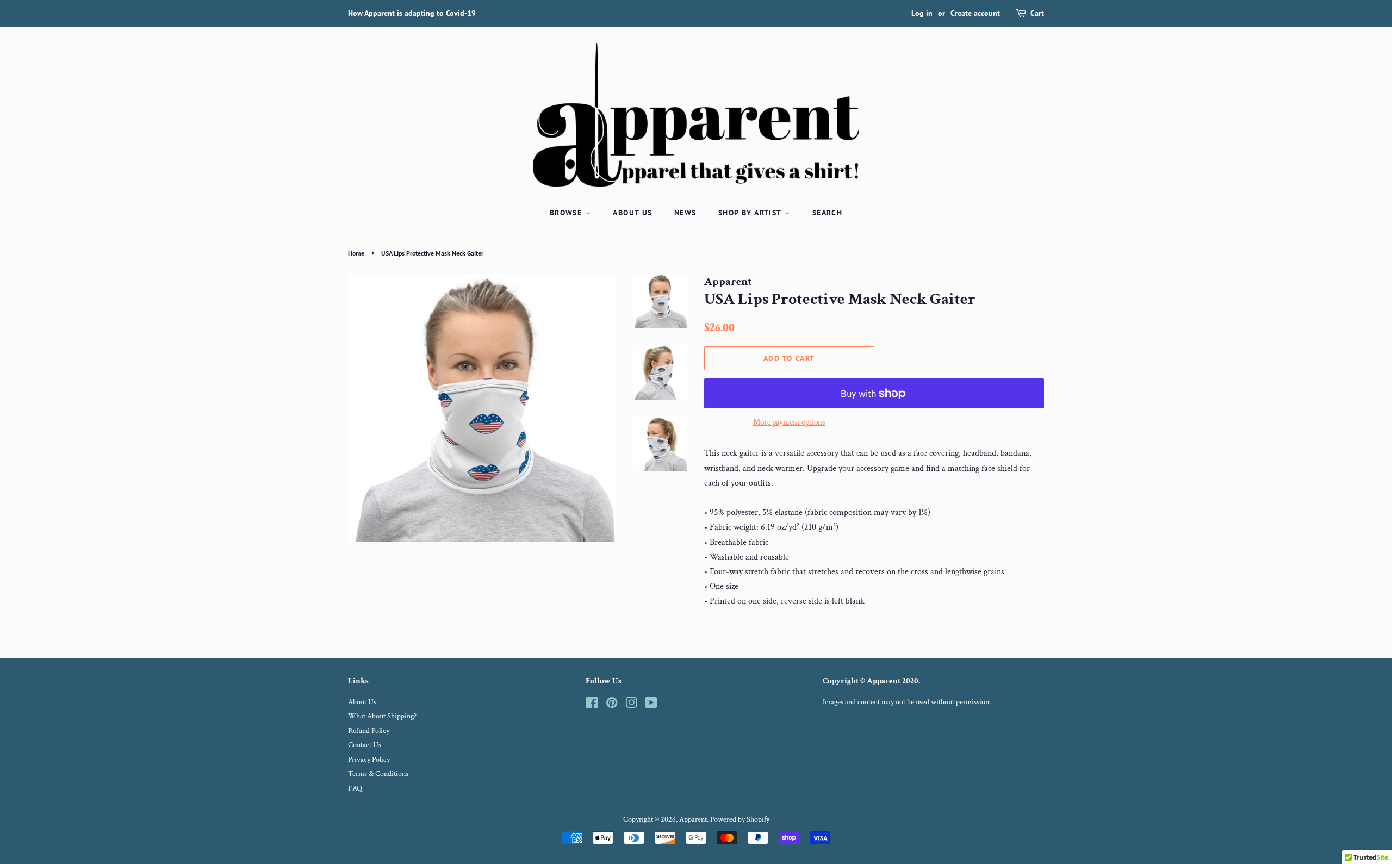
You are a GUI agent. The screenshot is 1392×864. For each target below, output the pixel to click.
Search (827, 212)
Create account (975, 13)
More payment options (789, 422)
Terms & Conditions (378, 774)
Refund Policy (368, 731)
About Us (632, 212)
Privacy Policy (369, 759)
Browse (567, 212)
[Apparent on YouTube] (651, 705)
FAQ (355, 788)
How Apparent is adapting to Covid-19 (412, 13)
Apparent (693, 819)
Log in (922, 13)
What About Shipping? (382, 716)
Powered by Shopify (739, 819)
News (685, 212)
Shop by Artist (751, 212)
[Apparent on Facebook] (592, 705)
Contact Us (364, 745)
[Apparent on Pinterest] (612, 705)
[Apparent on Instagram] (631, 705)
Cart (1037, 13)
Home (356, 253)
